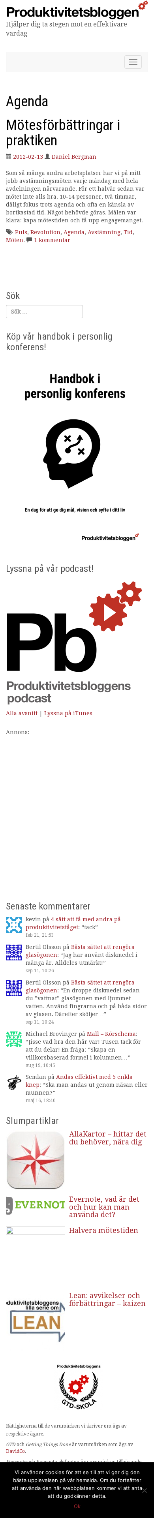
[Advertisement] (77, 813)
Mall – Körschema (111, 1034)
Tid (128, 232)
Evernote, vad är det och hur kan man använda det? (104, 1207)
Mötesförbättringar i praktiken (63, 133)
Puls (21, 232)
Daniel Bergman (74, 157)
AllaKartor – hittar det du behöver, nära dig (107, 1138)
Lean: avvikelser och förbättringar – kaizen (107, 1299)
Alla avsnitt (22, 713)
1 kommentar (52, 240)
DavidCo (15, 1451)
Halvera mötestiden (103, 1230)
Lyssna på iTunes (68, 713)
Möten (14, 240)
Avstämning (104, 232)
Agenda (74, 232)
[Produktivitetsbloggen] (77, 9)
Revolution (45, 232)
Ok (77, 1506)
